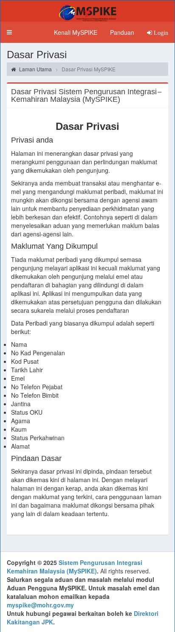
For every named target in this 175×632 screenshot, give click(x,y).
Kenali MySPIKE (75, 32)
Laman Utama (35, 69)
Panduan (122, 32)
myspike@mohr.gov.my (40, 605)
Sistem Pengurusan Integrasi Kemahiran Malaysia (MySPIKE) (74, 566)
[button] (9, 32)
